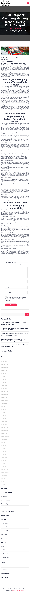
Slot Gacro (4, 538)
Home (10, 29)
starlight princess (6, 553)
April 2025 (3, 379)
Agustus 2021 (4, 475)
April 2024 (3, 415)
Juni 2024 (3, 409)
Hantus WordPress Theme (18, 590)
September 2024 (5, 400)
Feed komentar (5, 573)
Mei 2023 (3, 448)
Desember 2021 (4, 469)
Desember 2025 (4, 364)
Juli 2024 (3, 406)
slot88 (3, 550)
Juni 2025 (3, 373)
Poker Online (4, 523)
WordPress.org (5, 577)
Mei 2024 (3, 412)
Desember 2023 (4, 427)
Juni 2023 (3, 445)
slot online (4, 542)
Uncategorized (5, 557)
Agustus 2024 (4, 403)
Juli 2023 (3, 442)
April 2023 (3, 451)
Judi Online (16, 29)
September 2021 (5, 472)
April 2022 (3, 466)
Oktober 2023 (4, 433)
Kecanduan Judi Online (7, 511)
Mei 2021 (3, 484)
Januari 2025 (4, 388)
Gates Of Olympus (6, 504)
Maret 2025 (3, 382)
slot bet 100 (4, 530)
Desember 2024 (4, 391)
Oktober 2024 (4, 397)
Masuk (3, 566)
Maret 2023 (3, 454)
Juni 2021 (3, 481)
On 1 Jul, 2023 (4, 58)
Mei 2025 (3, 376)
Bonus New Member (6, 492)
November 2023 (4, 430)
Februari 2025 (4, 385)
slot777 (3, 546)
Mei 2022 (3, 463)
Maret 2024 (3, 418)
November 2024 (4, 394)
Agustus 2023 (4, 439)
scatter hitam (5, 527)
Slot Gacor (4, 534)
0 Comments (5, 59)
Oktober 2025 (4, 370)
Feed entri (4, 569)
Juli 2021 (3, 478)
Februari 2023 (4, 457)
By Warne (12, 58)
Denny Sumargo (5, 500)
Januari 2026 (4, 361)
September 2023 (5, 436)
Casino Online (5, 496)
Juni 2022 (3, 460)
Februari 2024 (4, 421)
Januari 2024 (4, 424)
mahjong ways (5, 515)
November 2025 (4, 367)
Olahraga (3, 519)
